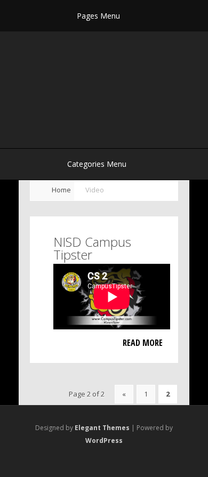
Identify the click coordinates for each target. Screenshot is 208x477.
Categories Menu (96, 164)
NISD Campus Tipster (92, 248)
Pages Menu (98, 16)
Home (61, 190)
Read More (143, 342)
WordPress (104, 440)
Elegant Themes (102, 427)
